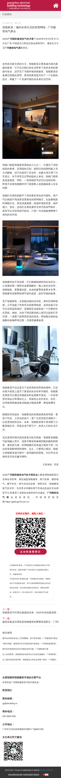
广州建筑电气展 (13, 47)
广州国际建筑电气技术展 (21, 38)
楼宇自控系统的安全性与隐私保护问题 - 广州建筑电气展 (25, 648)
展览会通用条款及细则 (15, 774)
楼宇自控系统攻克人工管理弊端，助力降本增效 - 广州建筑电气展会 (30, 638)
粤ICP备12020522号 (46, 770)
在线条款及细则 (28, 774)
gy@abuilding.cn (9, 703)
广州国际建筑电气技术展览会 (23, 474)
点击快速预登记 (30, 551)
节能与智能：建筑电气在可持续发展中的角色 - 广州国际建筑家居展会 (30, 643)
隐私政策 (36, 774)
